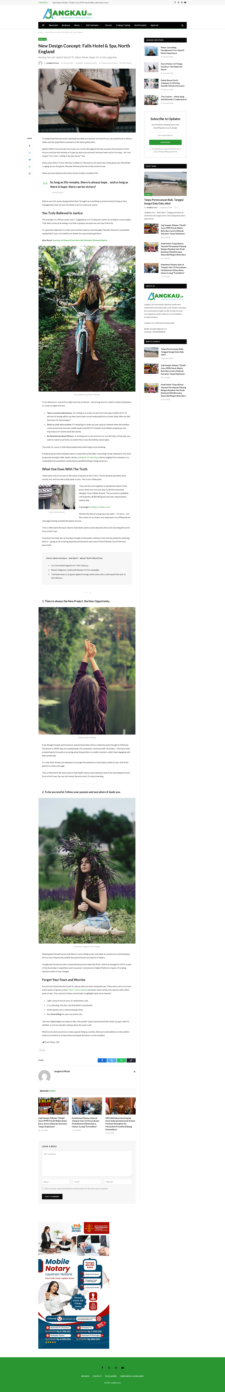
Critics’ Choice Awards (77, 990)
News (77, 25)
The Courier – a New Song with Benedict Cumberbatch (174, 98)
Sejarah (154, 25)
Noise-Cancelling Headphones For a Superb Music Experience (172, 50)
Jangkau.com (151, 207)
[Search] (182, 25)
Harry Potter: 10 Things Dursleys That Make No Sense (171, 67)
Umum (108, 25)
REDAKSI (85, 1376)
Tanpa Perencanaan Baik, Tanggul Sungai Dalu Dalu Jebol (163, 201)
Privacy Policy (164, 152)
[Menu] (43, 25)
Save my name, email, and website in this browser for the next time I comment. (76, 1188)
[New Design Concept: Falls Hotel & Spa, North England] (87, 101)
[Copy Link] (30, 173)
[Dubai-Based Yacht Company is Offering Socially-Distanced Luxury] (151, 84)
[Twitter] (30, 153)
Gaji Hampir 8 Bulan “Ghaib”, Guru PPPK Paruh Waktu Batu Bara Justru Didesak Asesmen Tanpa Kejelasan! (81, 2)
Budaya (66, 25)
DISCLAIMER (111, 1376)
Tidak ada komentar (109, 63)
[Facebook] (30, 146)
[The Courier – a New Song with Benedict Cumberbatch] (151, 100)
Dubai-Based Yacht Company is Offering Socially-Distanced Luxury (173, 83)
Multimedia (140, 25)
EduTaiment (92, 25)
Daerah (148, 194)
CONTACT (97, 1376)
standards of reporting (88, 457)
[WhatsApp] (30, 167)
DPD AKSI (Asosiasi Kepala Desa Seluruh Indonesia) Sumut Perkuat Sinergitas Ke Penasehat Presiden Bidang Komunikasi (120, 1124)
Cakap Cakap (123, 25)
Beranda (53, 25)
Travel (42, 1050)
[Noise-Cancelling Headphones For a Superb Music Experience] (151, 51)
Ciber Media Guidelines (132, 1376)
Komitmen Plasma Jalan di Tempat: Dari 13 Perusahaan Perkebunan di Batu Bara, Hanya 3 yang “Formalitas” (85, 1122)
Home (40, 32)
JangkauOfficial (52, 63)
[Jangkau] (67, 13)
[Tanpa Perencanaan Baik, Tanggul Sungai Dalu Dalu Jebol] (165, 184)
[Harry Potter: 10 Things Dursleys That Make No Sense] (151, 67)
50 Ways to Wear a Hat (99, 507)
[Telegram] (30, 160)
